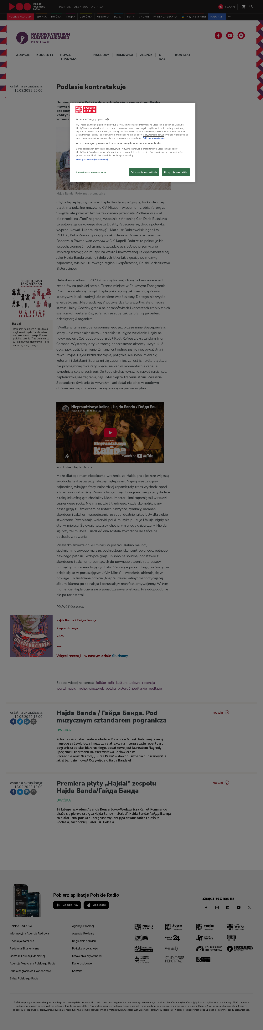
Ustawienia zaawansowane (91, 172)
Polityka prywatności (153, 138)
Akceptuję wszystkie (176, 172)
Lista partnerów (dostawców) (92, 159)
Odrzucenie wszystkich (144, 172)
